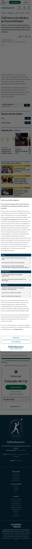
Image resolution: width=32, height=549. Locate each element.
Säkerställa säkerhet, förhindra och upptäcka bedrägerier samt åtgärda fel (13, 288)
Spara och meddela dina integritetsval (11, 296)
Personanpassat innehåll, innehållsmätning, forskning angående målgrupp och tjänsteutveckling (15, 266)
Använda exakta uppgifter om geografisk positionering (12, 275)
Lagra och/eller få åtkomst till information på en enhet (14, 258)
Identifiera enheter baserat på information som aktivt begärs (14, 280)
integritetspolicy (18, 329)
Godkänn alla (16, 337)
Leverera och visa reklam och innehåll (11, 292)
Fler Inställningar (16, 342)
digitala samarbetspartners (11, 219)
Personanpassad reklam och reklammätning (13, 262)
